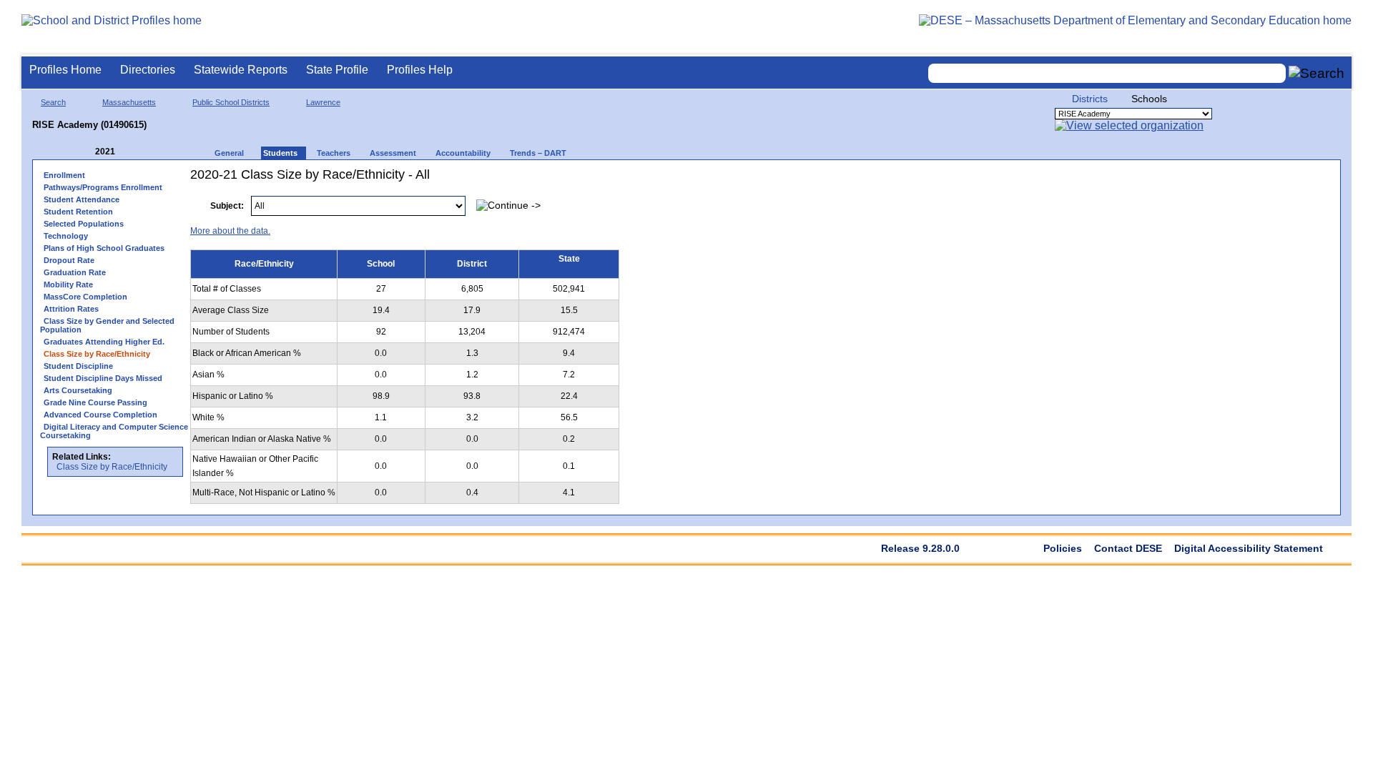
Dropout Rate (69, 260)
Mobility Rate (68, 284)
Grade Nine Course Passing (95, 402)
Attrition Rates (71, 309)
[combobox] (1107, 73)
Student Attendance (81, 199)
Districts (1090, 98)
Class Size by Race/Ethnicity (111, 467)
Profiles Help (420, 70)
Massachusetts (129, 102)
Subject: (227, 206)
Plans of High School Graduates (104, 248)
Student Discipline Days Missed (103, 378)
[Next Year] (134, 152)
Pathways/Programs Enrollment (103, 187)
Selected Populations (84, 223)
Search (53, 102)
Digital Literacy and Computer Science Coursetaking (114, 431)
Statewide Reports (240, 70)
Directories (147, 70)
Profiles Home (65, 70)
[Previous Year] (85, 152)
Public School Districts (231, 102)
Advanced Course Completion (100, 414)
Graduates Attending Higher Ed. (104, 341)
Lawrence (323, 102)
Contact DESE (1128, 548)
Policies (1062, 548)
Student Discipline (78, 366)
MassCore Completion (85, 296)
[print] (1243, 198)
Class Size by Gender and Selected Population (107, 325)
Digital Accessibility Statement (1248, 548)
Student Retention (78, 211)
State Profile (337, 70)
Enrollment (64, 175)
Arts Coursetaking (78, 390)
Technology (66, 236)
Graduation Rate (75, 272)
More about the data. (230, 231)
